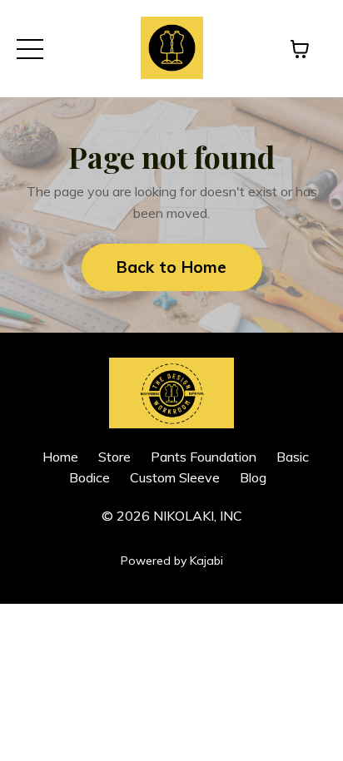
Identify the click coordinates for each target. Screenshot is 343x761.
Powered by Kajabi (172, 560)
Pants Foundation (203, 456)
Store (114, 456)
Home (60, 456)
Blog (253, 477)
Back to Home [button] (172, 267)
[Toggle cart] (299, 49)
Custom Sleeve (175, 477)
